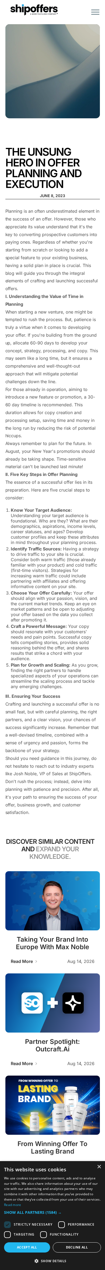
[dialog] (52, 1215)
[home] (32, 10)
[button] (95, 10)
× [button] (99, 1167)
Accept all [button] (27, 1247)
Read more (12, 1205)
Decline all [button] (77, 1247)
